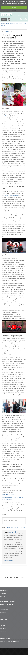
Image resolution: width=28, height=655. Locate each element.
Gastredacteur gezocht (7, 601)
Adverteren (3, 612)
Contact (2, 596)
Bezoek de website (8, 560)
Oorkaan (7, 116)
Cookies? (14, 10)
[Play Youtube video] (14, 326)
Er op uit (20, 527)
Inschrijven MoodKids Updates (9, 641)
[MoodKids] (14, 16)
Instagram (3, 631)
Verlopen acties (10, 527)
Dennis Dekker (6, 31)
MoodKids (2, 23)
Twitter (2, 625)
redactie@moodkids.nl (8, 494)
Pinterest (3, 628)
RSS (1, 633)
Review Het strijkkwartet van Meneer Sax (13, 36)
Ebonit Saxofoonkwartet (12, 195)
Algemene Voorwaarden (7, 604)
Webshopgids (4, 615)
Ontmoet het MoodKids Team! (9, 599)
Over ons (3, 593)
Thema (23, 527)
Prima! (14, 7)
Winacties (16, 527)
